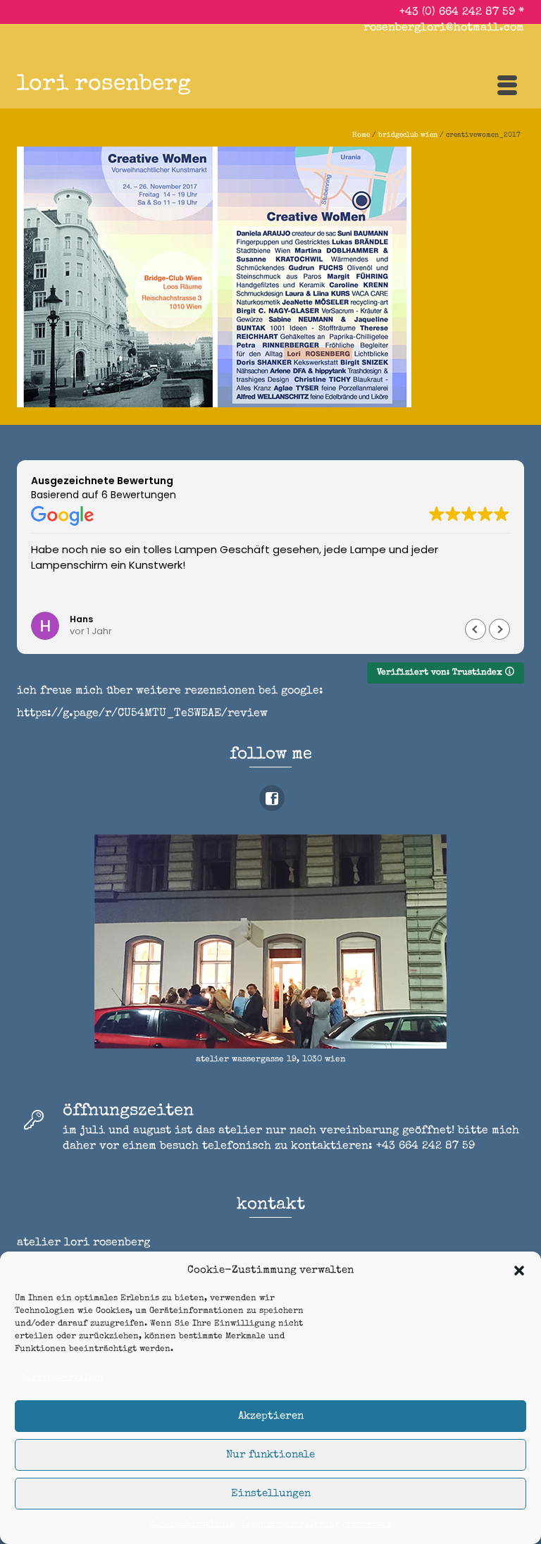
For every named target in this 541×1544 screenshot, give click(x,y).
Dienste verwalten (62, 1378)
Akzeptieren (271, 1416)
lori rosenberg (104, 85)
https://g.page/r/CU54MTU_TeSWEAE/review (142, 713)
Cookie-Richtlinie (192, 1525)
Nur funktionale (270, 1455)
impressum (369, 1525)
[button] (519, 1271)
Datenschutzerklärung (291, 1525)
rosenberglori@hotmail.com (443, 28)
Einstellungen (271, 1493)
